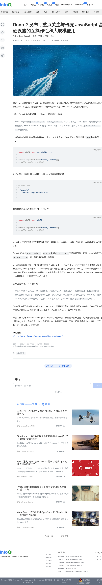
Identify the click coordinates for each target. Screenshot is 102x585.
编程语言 (20, 353)
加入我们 (48, 563)
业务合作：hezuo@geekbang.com (70, 559)
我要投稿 (48, 557)
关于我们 (48, 554)
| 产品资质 (99, 581)
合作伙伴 (48, 560)
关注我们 (48, 566)
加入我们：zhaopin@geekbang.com (70, 565)
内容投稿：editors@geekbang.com (70, 556)
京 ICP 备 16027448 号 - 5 (64, 581)
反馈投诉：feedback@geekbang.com (71, 562)
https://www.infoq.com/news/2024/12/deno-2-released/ (39, 336)
